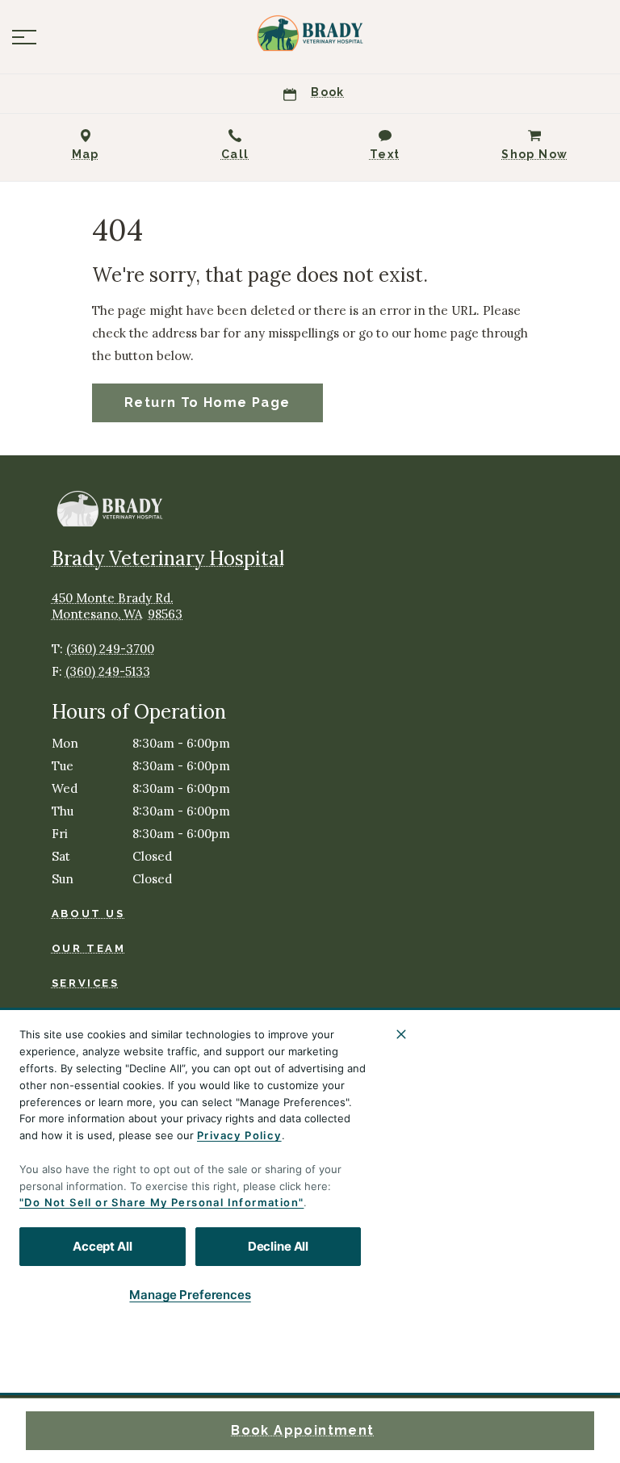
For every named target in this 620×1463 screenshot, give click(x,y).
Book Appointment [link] (302, 1430)
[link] (310, 33)
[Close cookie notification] (401, 1034)
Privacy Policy (239, 1135)
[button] (24, 37)
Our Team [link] (89, 948)
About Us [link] (88, 914)
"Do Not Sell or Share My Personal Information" (161, 1202)
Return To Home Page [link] (207, 402)
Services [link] (85, 983)
